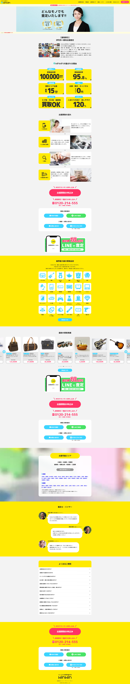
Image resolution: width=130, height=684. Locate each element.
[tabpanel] (65, 350)
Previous (4, 351)
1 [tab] (58, 366)
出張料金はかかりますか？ (46, 569)
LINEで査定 (77, 216)
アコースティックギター (62, 353)
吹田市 (63, 476)
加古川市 (49, 487)
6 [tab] (66, 366)
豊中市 (67, 476)
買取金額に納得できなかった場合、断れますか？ (51, 587)
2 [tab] (60, 366)
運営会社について (60, 680)
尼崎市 (47, 485)
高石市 (45, 478)
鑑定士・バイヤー (101, 2)
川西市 (66, 485)
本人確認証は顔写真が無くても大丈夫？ (49, 605)
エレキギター (43, 353)
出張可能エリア (93, 2)
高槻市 (47, 476)
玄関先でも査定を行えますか (46, 572)
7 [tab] (68, 366)
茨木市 (59, 476)
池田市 (55, 476)
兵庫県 (43, 483)
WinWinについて (116, 2)
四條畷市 (61, 478)
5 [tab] (65, 366)
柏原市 (52, 478)
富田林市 (85, 478)
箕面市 (71, 476)
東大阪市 (51, 476)
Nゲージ (8, 353)
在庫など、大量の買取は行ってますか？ (49, 609)
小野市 (81, 485)
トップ (2, 32)
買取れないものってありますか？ (47, 613)
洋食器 (77, 353)
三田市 (70, 485)
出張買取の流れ (81, 2)
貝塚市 (77, 478)
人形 (24, 353)
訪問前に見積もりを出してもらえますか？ (49, 602)
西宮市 (50, 485)
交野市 (56, 478)
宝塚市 (62, 485)
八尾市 (82, 476)
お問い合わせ (55, 226)
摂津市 (65, 478)
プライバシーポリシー (69, 680)
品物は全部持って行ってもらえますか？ (49, 583)
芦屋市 (54, 485)
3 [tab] (61, 366)
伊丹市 (58, 485)
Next (125, 351)
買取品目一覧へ (65, 319)
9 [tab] (71, 366)
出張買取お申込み (125, 1)
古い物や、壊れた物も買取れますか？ (48, 580)
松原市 (48, 478)
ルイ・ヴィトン (112, 353)
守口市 (74, 476)
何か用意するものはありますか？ (47, 594)
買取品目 (87, 2)
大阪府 (43, 474)
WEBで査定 (54, 216)
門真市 (78, 476)
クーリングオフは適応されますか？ (48, 576)
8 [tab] (69, 366)
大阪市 (43, 476)
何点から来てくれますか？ (46, 591)
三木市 (77, 485)
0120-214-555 (66, 203)
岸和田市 (73, 478)
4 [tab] (63, 366)
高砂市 (45, 487)
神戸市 (43, 485)
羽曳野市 (44, 480)
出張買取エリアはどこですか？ (47, 598)
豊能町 (47, 480)
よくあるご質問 (108, 2)
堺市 (81, 478)
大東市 (69, 478)
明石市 (74, 485)
